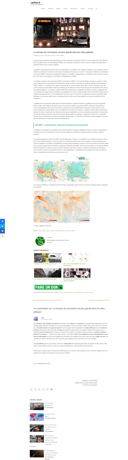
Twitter (35, 389)
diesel (67, 292)
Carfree (43, 8)
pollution (80, 292)
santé (91, 292)
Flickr (43, 389)
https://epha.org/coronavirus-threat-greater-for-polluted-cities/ (57, 230)
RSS (47, 389)
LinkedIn (39, 389)
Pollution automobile (47, 292)
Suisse (65, 8)
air (58, 292)
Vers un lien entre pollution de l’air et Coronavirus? (46, 300)
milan (75, 292)
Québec (58, 8)
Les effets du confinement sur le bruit (99, 300)
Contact (51, 389)
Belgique (50, 8)
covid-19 (62, 292)
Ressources (73, 8)
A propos (90, 8)
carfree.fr (35, 2)
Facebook (31, 389)
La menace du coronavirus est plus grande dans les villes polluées (63, 52)
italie (71, 292)
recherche (86, 292)
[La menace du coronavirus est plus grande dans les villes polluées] (71, 32)
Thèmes (82, 8)
